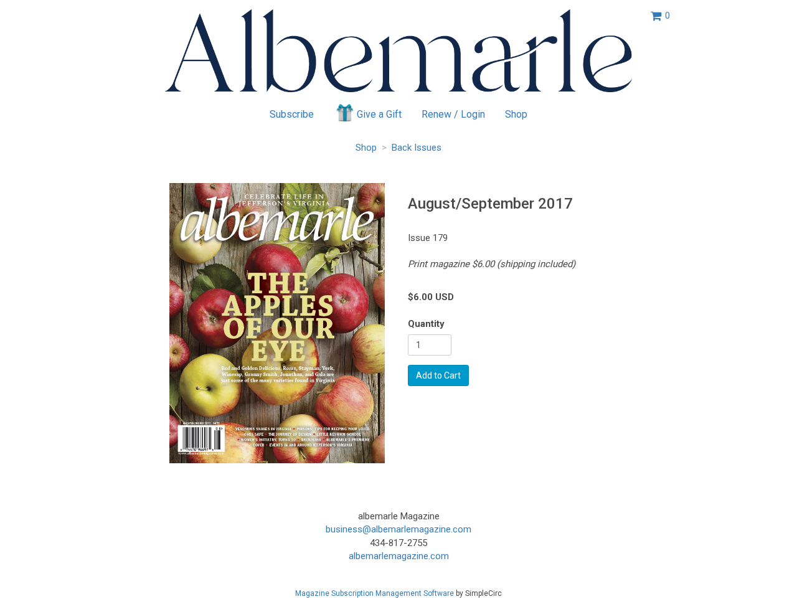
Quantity (426, 323)
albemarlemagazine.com (399, 556)
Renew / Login (453, 114)
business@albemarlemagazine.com (398, 529)
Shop (516, 114)
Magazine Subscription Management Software (374, 593)
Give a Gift (379, 114)
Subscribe (292, 114)
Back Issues (416, 147)
